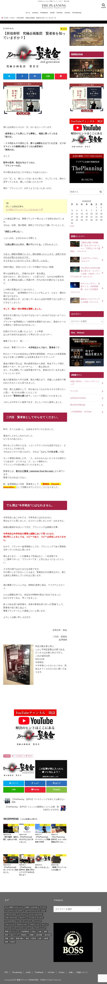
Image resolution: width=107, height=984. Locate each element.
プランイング (36, 921)
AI (6, 907)
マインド (44, 925)
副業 (45, 931)
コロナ (43, 911)
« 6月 (72, 226)
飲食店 (12, 942)
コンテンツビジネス (35, 914)
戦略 (6, 938)
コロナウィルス (10, 914)
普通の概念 (20, 938)
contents (35, 12)
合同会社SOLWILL (78, 398)
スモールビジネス (11, 918)
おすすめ (34, 907)
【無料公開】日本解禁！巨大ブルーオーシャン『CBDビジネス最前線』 (85, 247)
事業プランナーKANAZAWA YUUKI (31, 980)
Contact (67, 12)
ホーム (28, 12)
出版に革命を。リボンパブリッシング (85, 382)
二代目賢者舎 (18, 756)
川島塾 (31, 935)
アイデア (43, 907)
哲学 (6, 935)
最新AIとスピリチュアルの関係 (90, 300)
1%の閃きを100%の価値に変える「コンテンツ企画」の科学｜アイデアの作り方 (85, 272)
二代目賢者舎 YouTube (80, 412)
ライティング (23, 928)
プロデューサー (22, 925)
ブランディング (23, 921)
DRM (27, 907)
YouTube (60, 12)
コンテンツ (22, 914)
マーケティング (10, 928)
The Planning (76, 12)
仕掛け (33, 931)
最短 (27, 938)
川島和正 (23, 935)
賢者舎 (30, 756)
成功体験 (39, 935)
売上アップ (14, 935)
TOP (6, 972)
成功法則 (47, 935)
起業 (39, 938)
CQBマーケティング (16, 907)
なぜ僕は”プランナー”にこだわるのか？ (23, 209)
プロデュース (34, 925)
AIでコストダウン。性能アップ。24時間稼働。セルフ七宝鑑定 (85, 288)
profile (52, 12)
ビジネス (40, 918)
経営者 (33, 938)
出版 (39, 931)
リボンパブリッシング (38, 928)
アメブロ (74, 391)
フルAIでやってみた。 (90, 259)
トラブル (31, 918)
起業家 (46, 938)
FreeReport (44, 12)
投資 (12, 938)
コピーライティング (32, 911)
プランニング (9, 925)
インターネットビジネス (13, 911)
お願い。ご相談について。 (79, 972)
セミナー (23, 918)
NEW (8, 756)
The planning (17, 972)
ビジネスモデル (10, 921)
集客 (6, 942)
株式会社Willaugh (77, 405)
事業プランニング (11, 931)
